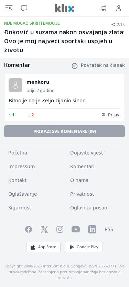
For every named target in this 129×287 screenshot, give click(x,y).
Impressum (21, 166)
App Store (47, 246)
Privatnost (82, 194)
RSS (109, 229)
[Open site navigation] (9, 8)
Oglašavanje (22, 194)
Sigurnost (19, 207)
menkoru (37, 82)
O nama (79, 180)
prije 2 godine (40, 90)
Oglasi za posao (88, 207)
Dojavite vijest (86, 152)
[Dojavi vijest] (103, 8)
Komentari (82, 166)
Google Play (87, 246)
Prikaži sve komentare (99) (64, 131)
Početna (17, 152)
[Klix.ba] (65, 8)
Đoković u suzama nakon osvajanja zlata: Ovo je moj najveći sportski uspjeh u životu (64, 42)
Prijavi (113, 115)
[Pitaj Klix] (24, 8)
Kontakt (17, 180)
